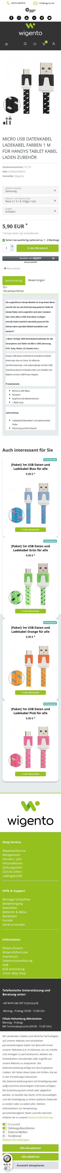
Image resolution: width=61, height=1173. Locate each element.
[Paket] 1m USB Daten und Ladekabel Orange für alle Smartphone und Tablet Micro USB (31, 630)
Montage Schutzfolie (16, 899)
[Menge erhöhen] (12, 246)
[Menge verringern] (12, 250)
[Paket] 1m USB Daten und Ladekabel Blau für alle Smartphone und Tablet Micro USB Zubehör (31, 467)
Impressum (10, 956)
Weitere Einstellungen (15, 1140)
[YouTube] (26, 18)
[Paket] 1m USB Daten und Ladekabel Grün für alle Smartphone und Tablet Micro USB (31, 548)
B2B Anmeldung (13, 969)
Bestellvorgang (12, 903)
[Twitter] (49, 18)
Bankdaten (9, 916)
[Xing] (42, 18)
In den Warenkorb (37, 248)
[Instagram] (19, 18)
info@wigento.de (46, 3)
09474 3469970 (18, 3)
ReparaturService (14, 851)
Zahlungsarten (12, 867)
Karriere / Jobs (12, 859)
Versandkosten (12, 863)
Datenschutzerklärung (17, 961)
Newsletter (9, 908)
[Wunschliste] (34, 44)
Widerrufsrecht (12, 948)
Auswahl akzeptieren (30, 1165)
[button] (30, 259)
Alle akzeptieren (30, 1148)
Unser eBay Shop (14, 973)
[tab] (13, 280)
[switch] (7, 1168)
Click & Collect (12, 872)
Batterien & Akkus (14, 912)
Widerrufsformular (15, 952)
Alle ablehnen (31, 1156)
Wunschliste (13, 268)
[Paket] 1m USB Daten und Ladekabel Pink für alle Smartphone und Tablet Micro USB (31, 711)
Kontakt (7, 920)
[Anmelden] (53, 44)
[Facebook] (11, 18)
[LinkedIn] (34, 18)
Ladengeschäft (12, 876)
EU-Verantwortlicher (13, 289)
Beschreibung (13, 280)
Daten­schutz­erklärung (40, 1117)
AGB (5, 965)
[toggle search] (25, 44)
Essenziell (14, 1124)
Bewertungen (36, 280)
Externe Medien (17, 1132)
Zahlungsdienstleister (21, 1128)
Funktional (14, 1136)
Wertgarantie (11, 855)
